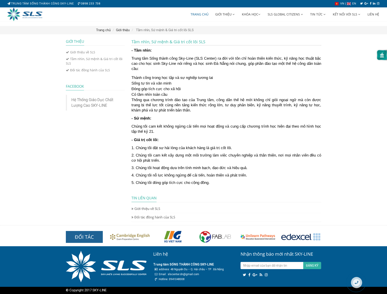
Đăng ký (312, 265)
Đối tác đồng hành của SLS (90, 70)
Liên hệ (373, 14)
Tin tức (316, 14)
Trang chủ (200, 14)
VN (342, 3)
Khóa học (250, 14)
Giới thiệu (223, 14)
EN (353, 3)
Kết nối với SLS (345, 14)
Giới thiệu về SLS (82, 52)
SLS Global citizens (284, 14)
